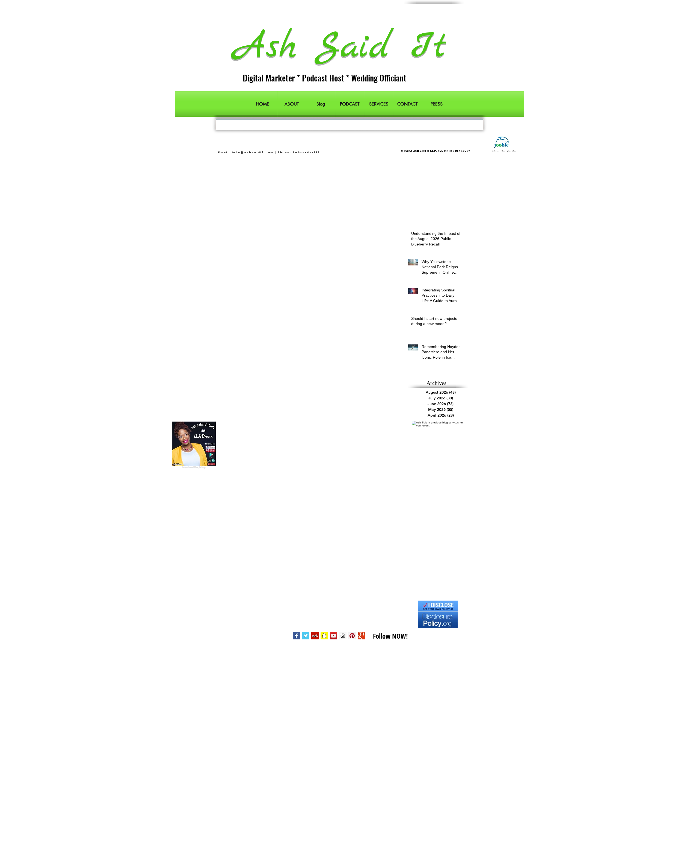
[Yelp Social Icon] (315, 635)
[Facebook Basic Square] (296, 635)
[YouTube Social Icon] (333, 635)
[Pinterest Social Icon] (352, 635)
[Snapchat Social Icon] (324, 635)
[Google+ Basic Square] (361, 635)
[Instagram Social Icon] (342, 635)
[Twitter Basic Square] (305, 635)
